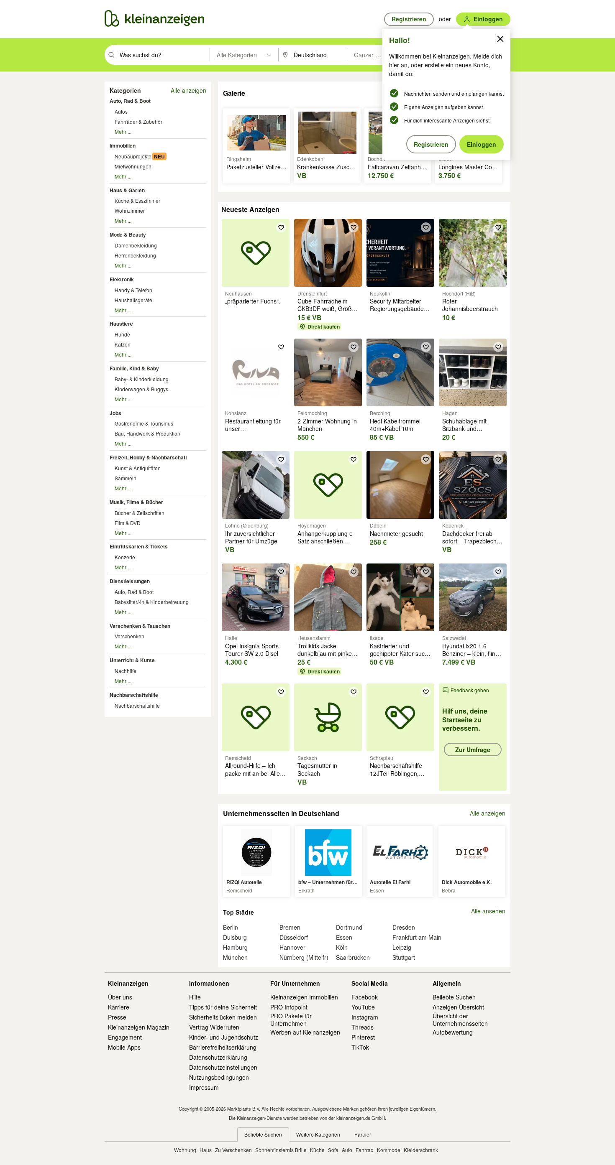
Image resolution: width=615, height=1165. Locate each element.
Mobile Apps (124, 1047)
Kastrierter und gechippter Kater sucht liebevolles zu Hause (400, 653)
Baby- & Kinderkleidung (142, 378)
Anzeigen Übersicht (458, 1007)
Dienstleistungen (130, 581)
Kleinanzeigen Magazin (138, 1027)
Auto (347, 1149)
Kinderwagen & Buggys (141, 389)
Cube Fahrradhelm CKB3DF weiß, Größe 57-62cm (326, 308)
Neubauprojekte (133, 156)
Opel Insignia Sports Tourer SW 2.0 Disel (252, 650)
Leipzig (401, 947)
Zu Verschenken (233, 1149)
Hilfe (195, 997)
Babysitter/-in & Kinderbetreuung (152, 601)
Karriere (118, 1007)
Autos (121, 111)
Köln (342, 947)
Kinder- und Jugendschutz (223, 1037)
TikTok (360, 1047)
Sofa (333, 1149)
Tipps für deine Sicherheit (223, 1007)
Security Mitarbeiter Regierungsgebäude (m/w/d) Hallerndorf (397, 308)
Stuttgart (403, 957)
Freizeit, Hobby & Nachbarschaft (148, 457)
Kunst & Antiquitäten (138, 468)
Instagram (364, 1017)
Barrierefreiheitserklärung (222, 1047)
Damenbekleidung (136, 245)
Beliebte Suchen (454, 997)
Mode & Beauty (128, 234)
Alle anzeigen (188, 90)
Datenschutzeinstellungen (223, 1067)
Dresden (403, 927)
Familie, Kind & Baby (134, 368)
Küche (317, 1149)
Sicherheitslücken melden (223, 1017)
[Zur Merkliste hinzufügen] (281, 227)
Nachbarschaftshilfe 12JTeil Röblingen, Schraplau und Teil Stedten (396, 777)
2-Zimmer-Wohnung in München (327, 425)
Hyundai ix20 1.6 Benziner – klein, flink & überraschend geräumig (470, 657)
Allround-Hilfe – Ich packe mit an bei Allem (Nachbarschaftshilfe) (255, 773)
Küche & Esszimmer (137, 200)
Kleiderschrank (421, 1149)
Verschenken (129, 636)
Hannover (292, 947)
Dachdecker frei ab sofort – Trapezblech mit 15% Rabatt (469, 541)
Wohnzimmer (130, 210)
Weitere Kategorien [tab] (318, 1134)
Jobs (115, 413)
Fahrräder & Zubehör (138, 121)
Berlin (230, 927)
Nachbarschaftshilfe (134, 694)
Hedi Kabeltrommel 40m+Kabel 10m (395, 425)
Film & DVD (128, 522)
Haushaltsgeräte (133, 299)
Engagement (125, 1037)
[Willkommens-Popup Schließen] (500, 39)
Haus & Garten (127, 190)
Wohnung (185, 1149)
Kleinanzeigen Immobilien (304, 997)
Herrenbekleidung (135, 255)
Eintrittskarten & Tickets (139, 546)
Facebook (364, 997)
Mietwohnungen (133, 166)
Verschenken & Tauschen (140, 626)
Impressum (204, 1087)
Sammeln (125, 478)
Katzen (123, 344)
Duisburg (235, 937)
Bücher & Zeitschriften (139, 512)
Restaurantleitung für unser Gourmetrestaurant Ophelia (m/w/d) (253, 432)
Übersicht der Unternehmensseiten (460, 1019)
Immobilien (123, 145)
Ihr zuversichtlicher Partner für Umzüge (251, 537)
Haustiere (121, 323)
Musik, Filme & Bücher (136, 502)
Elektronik (122, 279)
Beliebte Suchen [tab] (263, 1134)
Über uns (120, 997)
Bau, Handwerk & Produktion (147, 433)
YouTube (363, 1007)
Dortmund (349, 927)
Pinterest (363, 1037)
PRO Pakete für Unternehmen (291, 1019)
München (235, 957)
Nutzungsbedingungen (219, 1077)
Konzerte (125, 557)
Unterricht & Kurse (132, 660)
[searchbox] (164, 55)
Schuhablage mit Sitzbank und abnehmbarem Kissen (471, 428)
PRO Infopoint (289, 1007)
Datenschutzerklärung (218, 1057)
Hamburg (235, 947)
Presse (117, 1017)
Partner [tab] (362, 1134)
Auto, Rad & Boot (130, 101)
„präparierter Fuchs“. (252, 301)
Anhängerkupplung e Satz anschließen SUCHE (325, 541)
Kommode (388, 1149)
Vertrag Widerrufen (214, 1027)
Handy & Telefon (133, 289)
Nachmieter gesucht (396, 533)
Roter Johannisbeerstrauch (470, 305)
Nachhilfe (125, 670)
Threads (362, 1027)
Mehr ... (123, 131)
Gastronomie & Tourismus (144, 423)
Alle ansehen (488, 911)
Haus (206, 1149)
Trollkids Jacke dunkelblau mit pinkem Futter (327, 653)
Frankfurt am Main (416, 937)
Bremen (289, 927)
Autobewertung (453, 1032)
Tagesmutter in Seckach (317, 769)
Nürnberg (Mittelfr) (303, 957)
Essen (344, 937)
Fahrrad (365, 1149)
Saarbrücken (353, 957)
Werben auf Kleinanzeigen (305, 1032)
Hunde (122, 334)
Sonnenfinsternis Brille (281, 1149)
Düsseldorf (293, 937)
